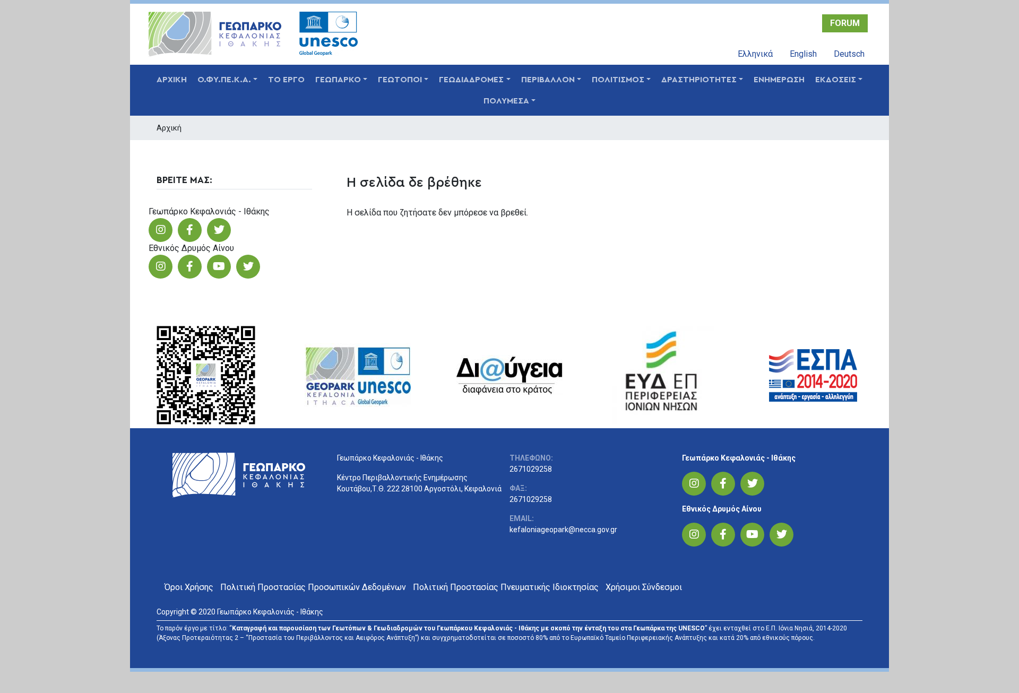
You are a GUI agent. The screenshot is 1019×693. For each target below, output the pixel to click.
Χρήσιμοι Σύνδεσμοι (644, 587)
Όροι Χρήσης (189, 587)
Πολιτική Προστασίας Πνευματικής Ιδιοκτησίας (506, 587)
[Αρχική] (218, 34)
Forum (845, 23)
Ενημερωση (779, 79)
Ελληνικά (755, 54)
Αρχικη (172, 79)
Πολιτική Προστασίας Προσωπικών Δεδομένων (313, 587)
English (803, 54)
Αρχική (169, 128)
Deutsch (849, 54)
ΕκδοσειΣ (835, 79)
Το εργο (286, 79)
